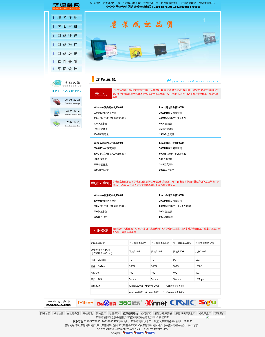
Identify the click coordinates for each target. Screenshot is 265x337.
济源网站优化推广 (111, 325)
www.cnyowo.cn (126, 329)
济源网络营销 (129, 325)
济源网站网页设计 (90, 325)
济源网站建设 (72, 325)
